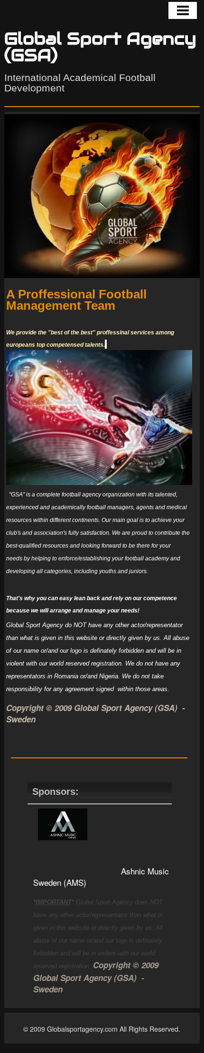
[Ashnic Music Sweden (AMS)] (62, 837)
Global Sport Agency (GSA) (100, 47)
